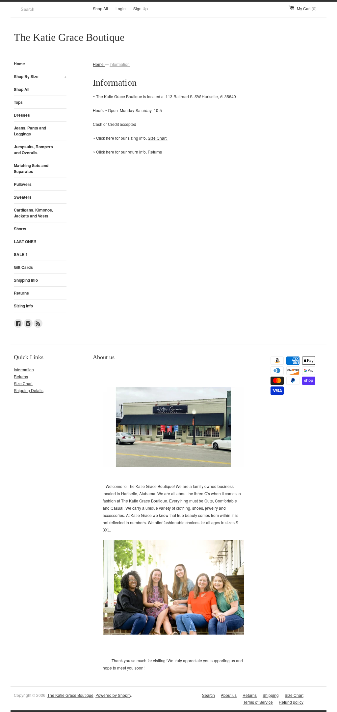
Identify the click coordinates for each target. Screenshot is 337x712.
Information (120, 64)
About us (229, 695)
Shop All (100, 8)
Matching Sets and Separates (31, 168)
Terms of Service (258, 702)
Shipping (271, 695)
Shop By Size (40, 76)
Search (208, 695)
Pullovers (23, 184)
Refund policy (291, 702)
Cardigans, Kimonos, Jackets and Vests (33, 213)
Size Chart (158, 138)
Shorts (20, 229)
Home (19, 64)
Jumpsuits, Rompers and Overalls (33, 150)
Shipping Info (26, 280)
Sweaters (23, 197)
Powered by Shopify (113, 695)
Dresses (22, 115)
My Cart (307, 8)
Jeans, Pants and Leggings (30, 131)
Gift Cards (23, 267)
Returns (21, 293)
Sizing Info (23, 306)
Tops (18, 102)
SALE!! (20, 254)
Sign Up (140, 8)
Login (121, 8)
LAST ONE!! (25, 241)
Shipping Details (28, 390)
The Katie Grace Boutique (70, 695)
